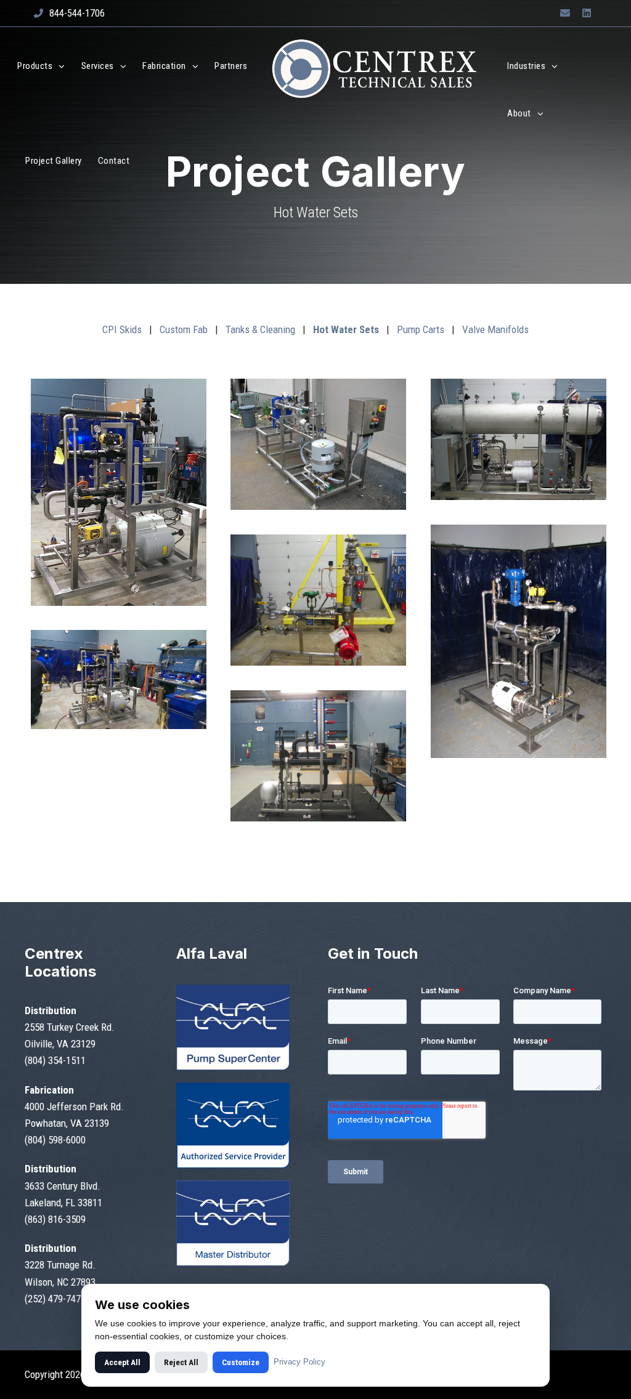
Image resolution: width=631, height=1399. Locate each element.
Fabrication (164, 65)
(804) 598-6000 (55, 1140)
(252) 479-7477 (55, 1298)
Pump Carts (420, 329)
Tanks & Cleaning (260, 329)
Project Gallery (53, 160)
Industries (526, 65)
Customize (240, 1362)
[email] (565, 13)
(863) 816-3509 (55, 1219)
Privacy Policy (299, 1361)
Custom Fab (184, 329)
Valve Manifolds (495, 329)
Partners (230, 65)
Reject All (181, 1362)
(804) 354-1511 (55, 1060)
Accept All (122, 1362)
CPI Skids (122, 329)
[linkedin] (586, 13)
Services (97, 65)
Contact (114, 160)
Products (34, 65)
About (519, 113)
